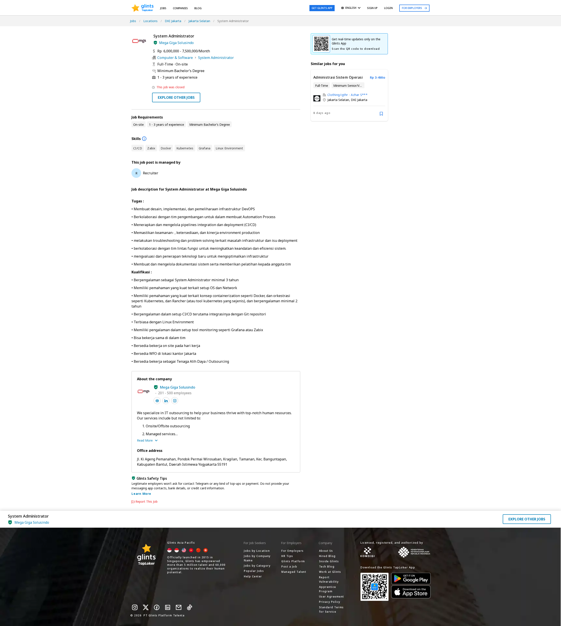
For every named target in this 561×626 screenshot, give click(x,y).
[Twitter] (145, 607)
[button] (155, 43)
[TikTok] (189, 607)
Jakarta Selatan (199, 21)
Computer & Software (175, 57)
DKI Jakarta (173, 21)
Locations (150, 21)
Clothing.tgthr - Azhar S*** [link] (347, 95)
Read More (145, 440)
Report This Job (146, 501)
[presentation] (142, 8)
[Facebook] (156, 607)
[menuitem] (350, 8)
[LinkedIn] (167, 607)
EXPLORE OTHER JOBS (176, 97)
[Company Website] (157, 400)
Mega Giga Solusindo (176, 42)
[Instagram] (134, 607)
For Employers (412, 8)
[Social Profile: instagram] (174, 400)
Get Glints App (322, 8)
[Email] (178, 607)
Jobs (163, 8)
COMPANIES (180, 8)
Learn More (141, 494)
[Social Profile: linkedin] (166, 400)
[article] (349, 95)
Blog (198, 8)
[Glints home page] (142, 8)
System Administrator (216, 57)
